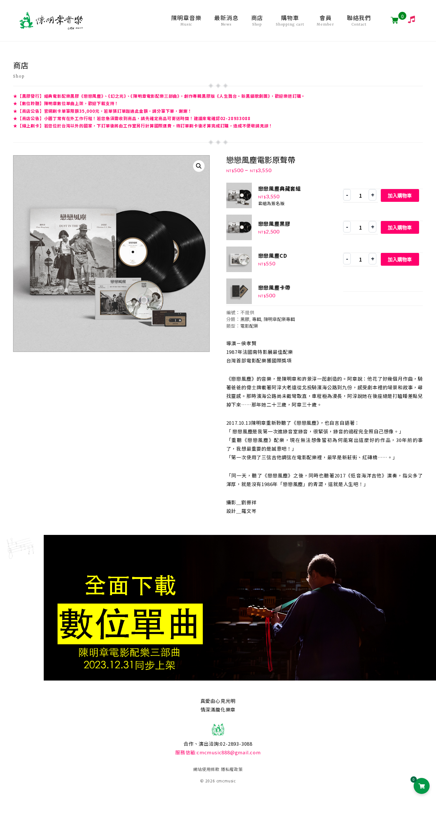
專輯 (256, 319)
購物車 (290, 20)
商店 (257, 20)
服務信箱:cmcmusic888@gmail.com (218, 752)
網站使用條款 (206, 769)
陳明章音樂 (186, 20)
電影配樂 (249, 326)
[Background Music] (408, 19)
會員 (325, 20)
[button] (199, 166)
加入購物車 (400, 196)
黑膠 (244, 319)
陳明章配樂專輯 (279, 319)
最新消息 (226, 20)
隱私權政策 (232, 769)
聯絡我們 (359, 20)
